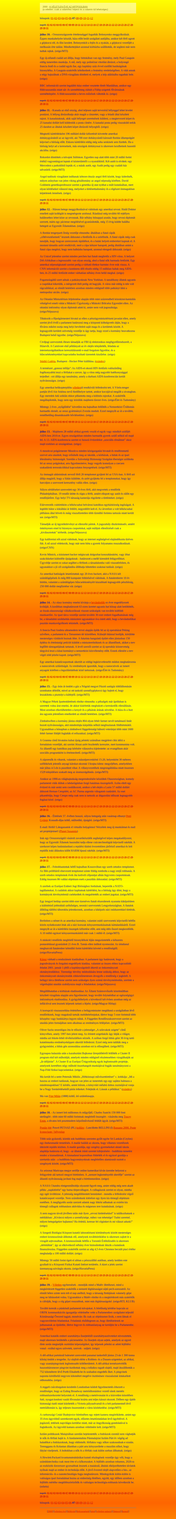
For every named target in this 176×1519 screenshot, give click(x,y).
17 (97, 24)
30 (44, 28)
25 (122, 24)
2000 (50, 1511)
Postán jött (45, 1127)
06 (70, 18)
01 (52, 18)
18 (101, 24)
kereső (125, 1511)
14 (88, 24)
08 (77, 18)
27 (128, 24)
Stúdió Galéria (48, 361)
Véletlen (57, 1284)
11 (88, 18)
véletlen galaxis (104, 1511)
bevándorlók (98, 602)
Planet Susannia (68, 831)
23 (116, 24)
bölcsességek (83, 1511)
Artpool (116, 1511)
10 (84, 18)
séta (93, 1511)
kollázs (80, 1127)
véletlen (77, 387)
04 (63, 18)
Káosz (43, 959)
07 (67, 24)
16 (94, 24)
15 (91, 24)
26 (125, 24)
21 (110, 24)
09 (81, 18)
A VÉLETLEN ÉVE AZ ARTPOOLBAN (68, 7)
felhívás (71, 1511)
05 (66, 18)
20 (107, 24)
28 (131, 24)
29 (41, 28)
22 (113, 24)
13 (85, 24)
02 (55, 18)
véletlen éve (60, 1511)
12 (91, 18)
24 (119, 24)
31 (47, 28)
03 (59, 18)
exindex (100, 361)
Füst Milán (54, 1096)
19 (104, 24)
